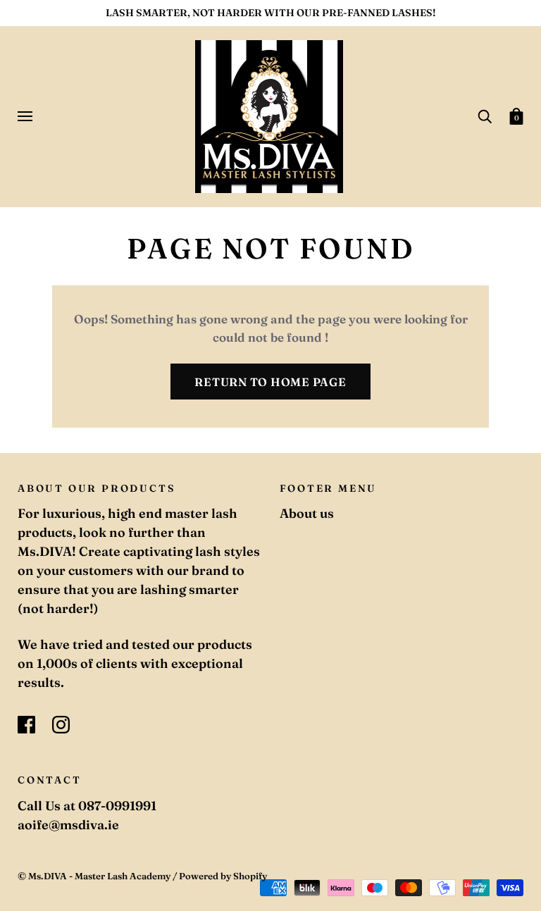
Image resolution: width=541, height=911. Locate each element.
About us (307, 513)
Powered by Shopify (223, 875)
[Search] (485, 115)
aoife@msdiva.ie (68, 825)
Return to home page (270, 382)
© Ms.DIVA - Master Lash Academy (94, 875)
